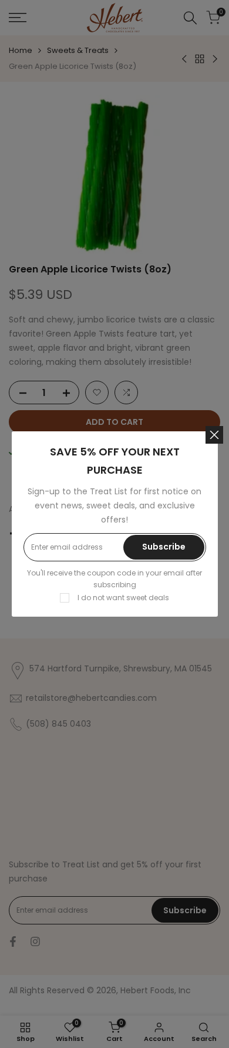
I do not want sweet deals (123, 598)
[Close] (214, 435)
